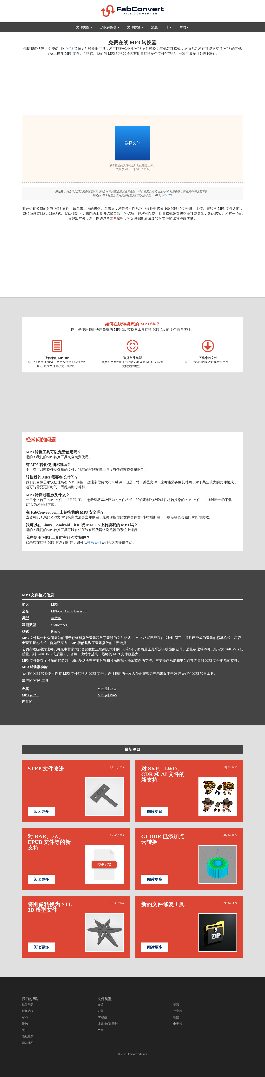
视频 (176, 1004)
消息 (154, 27)
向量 (100, 1010)
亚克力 (62, 643)
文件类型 (82, 27)
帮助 (182, 27)
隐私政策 (28, 1036)
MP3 (69, 49)
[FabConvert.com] (132, 11)
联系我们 (94, 542)
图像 (100, 1004)
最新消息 (132, 749)
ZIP (170, 195)
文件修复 (133, 27)
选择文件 (132, 143)
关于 (25, 1030)
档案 (176, 1017)
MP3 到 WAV (107, 695)
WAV (164, 195)
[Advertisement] (76, 85)
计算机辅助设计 (108, 1023)
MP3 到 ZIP (30, 695)
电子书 (177, 1023)
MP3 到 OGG (107, 689)
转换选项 (28, 1010)
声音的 (56, 618)
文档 (100, 1030)
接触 (25, 1023)
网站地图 (28, 1042)
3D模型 (102, 1017)
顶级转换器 (108, 27)
